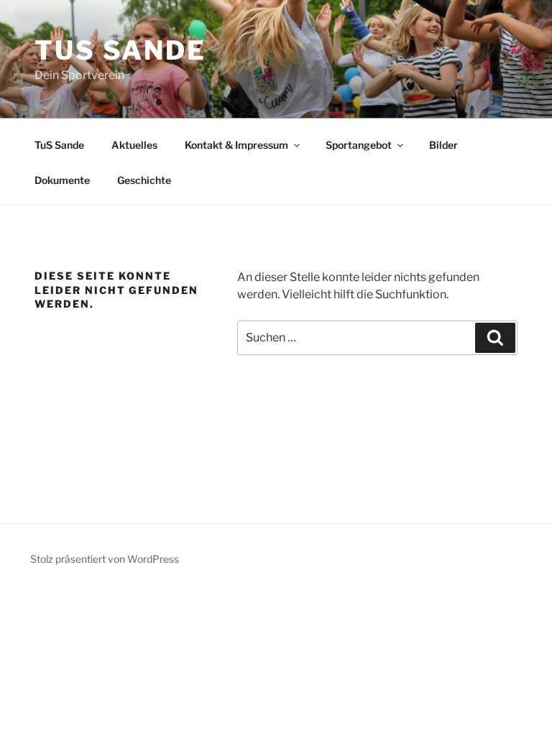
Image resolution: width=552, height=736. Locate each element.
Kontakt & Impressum (236, 145)
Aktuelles (134, 145)
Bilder (443, 145)
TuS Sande (120, 50)
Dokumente (62, 180)
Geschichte (144, 180)
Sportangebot (359, 145)
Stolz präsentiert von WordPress (104, 559)
